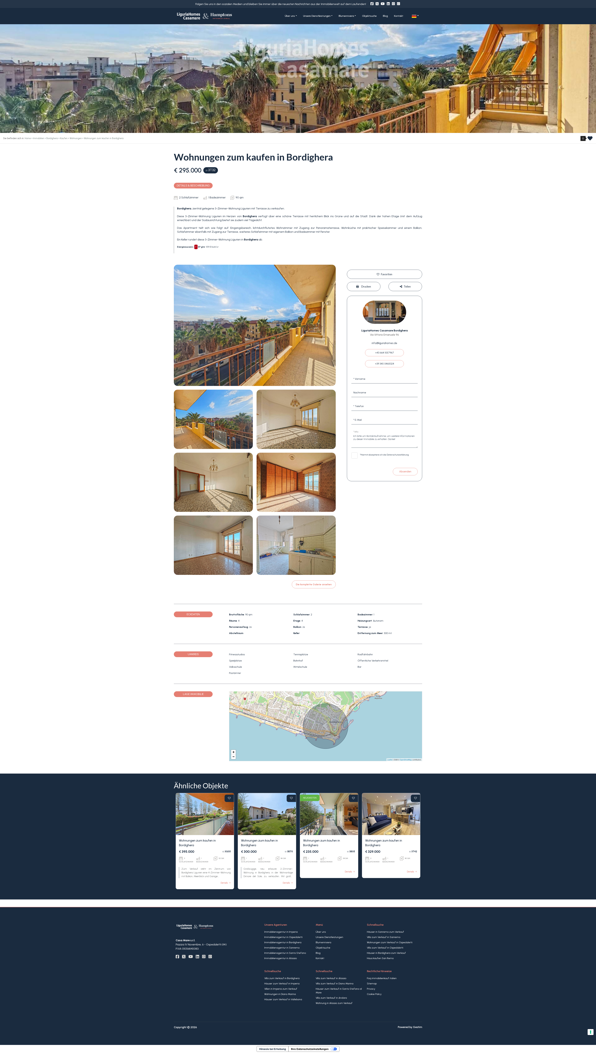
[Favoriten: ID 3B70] (291, 798)
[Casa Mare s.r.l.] (215, 16)
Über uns (321, 931)
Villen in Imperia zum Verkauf (280, 988)
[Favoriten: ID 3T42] (415, 798)
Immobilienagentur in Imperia (281, 931)
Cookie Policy (374, 994)
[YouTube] (383, 4)
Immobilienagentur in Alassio (280, 958)
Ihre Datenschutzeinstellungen (310, 1049)
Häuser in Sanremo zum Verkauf (385, 931)
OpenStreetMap (406, 759)
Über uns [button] (290, 15)
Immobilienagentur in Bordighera (282, 942)
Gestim (417, 1027)
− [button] (234, 757)
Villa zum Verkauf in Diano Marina (334, 983)
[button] (415, 16)
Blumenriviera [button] (346, 15)
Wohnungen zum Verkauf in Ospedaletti (389, 942)
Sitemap (372, 983)
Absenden (405, 471)
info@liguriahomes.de (384, 343)
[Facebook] (371, 4)
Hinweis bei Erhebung (272, 1049)
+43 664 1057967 (384, 352)
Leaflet (389, 759)
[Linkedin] (388, 4)
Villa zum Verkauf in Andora (331, 997)
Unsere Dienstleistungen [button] (317, 15)
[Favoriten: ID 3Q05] (229, 798)
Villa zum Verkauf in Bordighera (282, 978)
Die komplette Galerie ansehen (314, 584)
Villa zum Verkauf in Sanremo (383, 937)
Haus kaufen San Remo (380, 958)
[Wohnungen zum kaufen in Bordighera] (205, 814)
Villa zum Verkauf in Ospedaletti (385, 947)
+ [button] (234, 752)
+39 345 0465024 (384, 363)
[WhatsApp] (398, 4)
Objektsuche (369, 15)
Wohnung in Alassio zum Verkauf (334, 1003)
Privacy (371, 988)
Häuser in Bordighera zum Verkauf (386, 952)
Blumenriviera (323, 942)
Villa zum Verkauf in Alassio (331, 978)
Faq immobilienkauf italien (382, 978)
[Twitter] (377, 4)
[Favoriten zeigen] (590, 139)
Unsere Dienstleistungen (329, 937)
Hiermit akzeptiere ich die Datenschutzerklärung (385, 454)
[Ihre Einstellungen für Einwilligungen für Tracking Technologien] (591, 1032)
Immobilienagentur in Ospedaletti (283, 937)
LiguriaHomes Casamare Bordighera (384, 330)
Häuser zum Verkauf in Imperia (282, 983)
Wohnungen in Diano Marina (280, 994)
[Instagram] (393, 4)
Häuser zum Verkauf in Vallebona (283, 999)
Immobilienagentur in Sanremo (282, 947)
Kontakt (398, 15)
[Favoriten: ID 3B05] (353, 798)
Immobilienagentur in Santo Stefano (285, 952)
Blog (385, 15)
